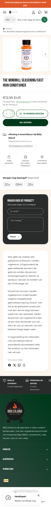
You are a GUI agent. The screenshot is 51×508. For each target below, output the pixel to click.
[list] (25, 385)
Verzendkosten (23, 102)
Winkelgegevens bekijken (20, 146)
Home (8, 29)
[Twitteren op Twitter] (14, 365)
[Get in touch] (40, 12)
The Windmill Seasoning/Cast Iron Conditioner (24, 31)
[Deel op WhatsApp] (19, 365)
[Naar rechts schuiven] (45, 54)
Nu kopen (26, 122)
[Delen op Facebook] (9, 365)
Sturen (13, 237)
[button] (4, 12)
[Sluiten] (38, 495)
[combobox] (32, 19)
